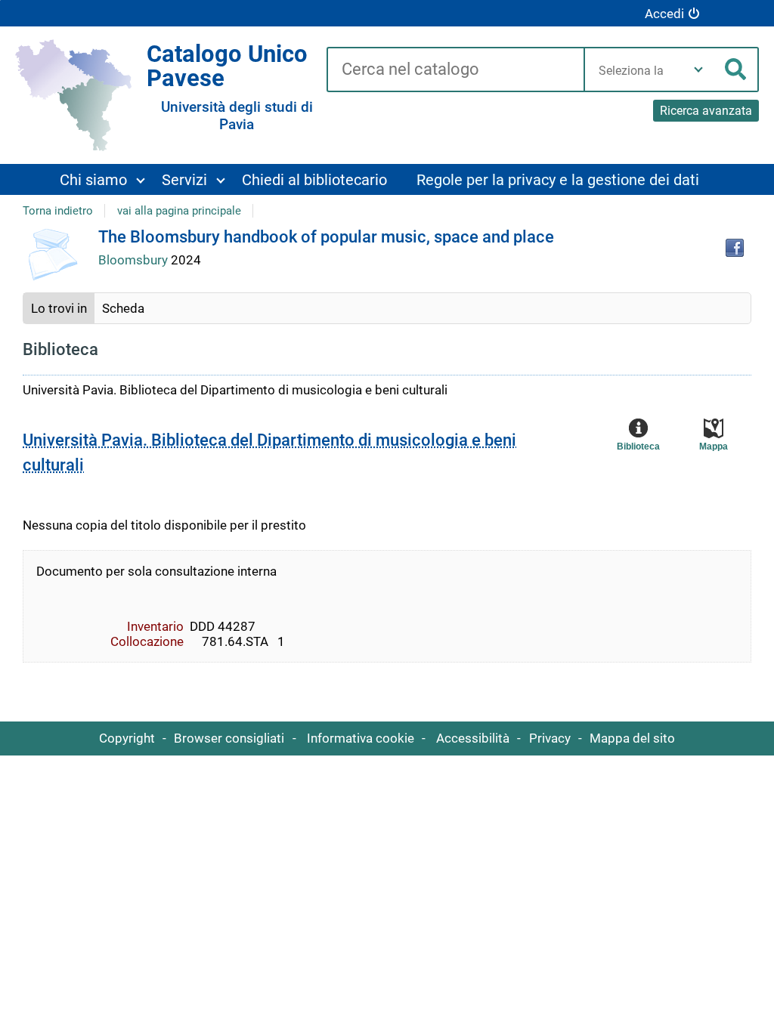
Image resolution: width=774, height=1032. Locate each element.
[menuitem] (101, 179)
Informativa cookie (360, 738)
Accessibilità (472, 738)
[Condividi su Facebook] (735, 248)
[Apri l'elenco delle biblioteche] (698, 69)
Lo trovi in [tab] (59, 308)
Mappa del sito (632, 738)
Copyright (127, 738)
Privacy (550, 738)
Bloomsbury (134, 259)
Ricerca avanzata (706, 111)
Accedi (664, 13)
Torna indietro (58, 211)
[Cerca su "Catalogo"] (455, 70)
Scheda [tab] (123, 308)
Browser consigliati (229, 738)
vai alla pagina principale (179, 211)
